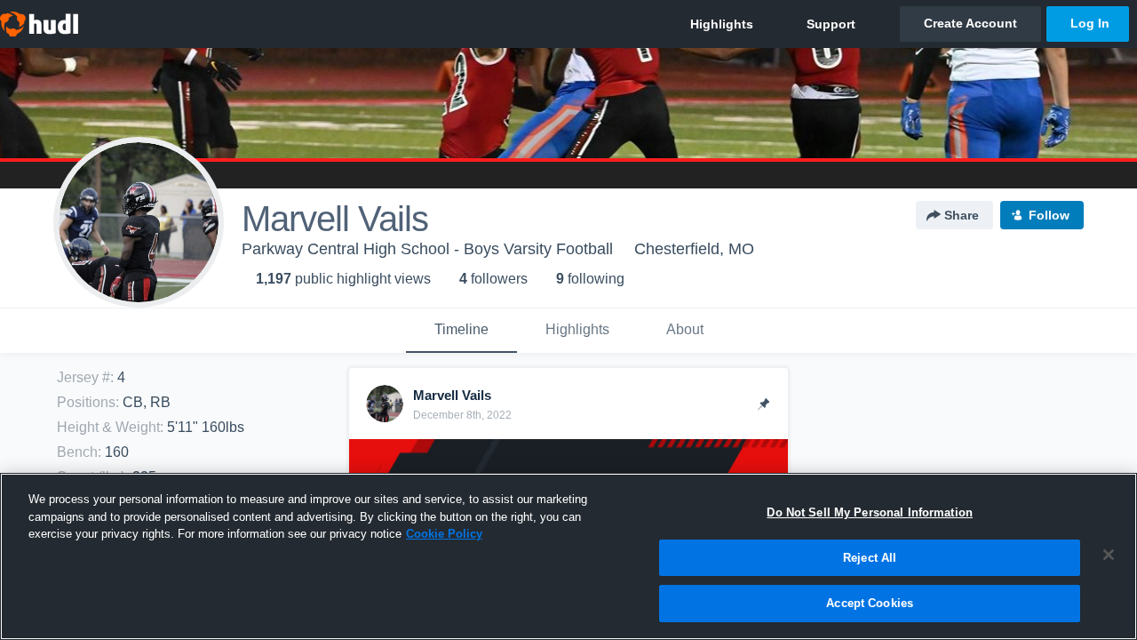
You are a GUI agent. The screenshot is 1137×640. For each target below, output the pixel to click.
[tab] (461, 330)
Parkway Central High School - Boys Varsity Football (427, 249)
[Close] (1108, 554)
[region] (568, 556)
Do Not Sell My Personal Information (870, 512)
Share (961, 215)
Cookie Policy (444, 533)
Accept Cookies (869, 603)
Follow (1049, 215)
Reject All (869, 557)
